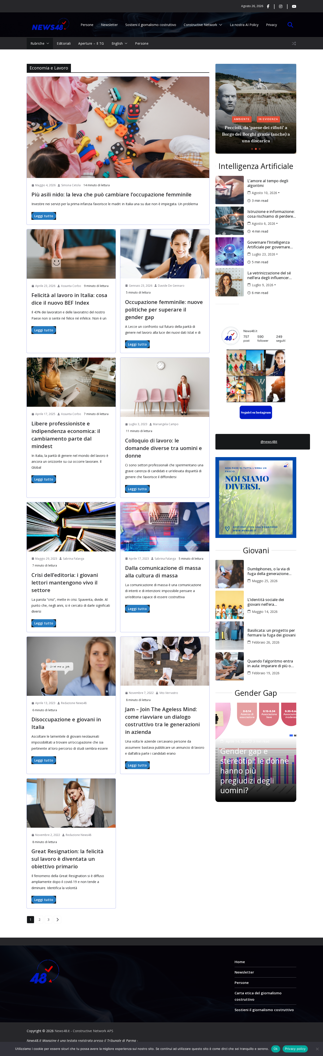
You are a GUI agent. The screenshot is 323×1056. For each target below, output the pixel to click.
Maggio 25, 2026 (265, 581)
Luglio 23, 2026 (263, 254)
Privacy (271, 24)
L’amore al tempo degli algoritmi (267, 183)
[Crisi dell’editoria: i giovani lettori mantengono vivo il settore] (71, 526)
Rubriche (37, 43)
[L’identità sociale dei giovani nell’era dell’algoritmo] (229, 605)
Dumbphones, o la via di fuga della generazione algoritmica (268, 571)
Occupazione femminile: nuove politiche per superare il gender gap (164, 309)
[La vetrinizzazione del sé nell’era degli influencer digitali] (229, 282)
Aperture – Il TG (91, 43)
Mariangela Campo (166, 424)
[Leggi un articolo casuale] (294, 43)
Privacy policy (295, 1049)
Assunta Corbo (71, 286)
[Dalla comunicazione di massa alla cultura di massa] (164, 526)
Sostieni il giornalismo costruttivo (150, 24)
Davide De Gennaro (171, 286)
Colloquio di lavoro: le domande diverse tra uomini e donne (163, 448)
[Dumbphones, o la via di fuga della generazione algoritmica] (229, 574)
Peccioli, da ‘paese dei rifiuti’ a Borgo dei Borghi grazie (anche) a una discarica (256, 134)
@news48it (269, 441)
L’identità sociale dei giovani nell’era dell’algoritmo (265, 601)
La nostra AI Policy (244, 24)
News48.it (62, 1031)
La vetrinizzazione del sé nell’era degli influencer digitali (269, 275)
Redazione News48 (74, 703)
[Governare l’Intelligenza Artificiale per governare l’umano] (229, 251)
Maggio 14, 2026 (265, 611)
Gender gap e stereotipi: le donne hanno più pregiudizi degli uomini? (254, 770)
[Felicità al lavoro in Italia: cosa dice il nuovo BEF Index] (71, 254)
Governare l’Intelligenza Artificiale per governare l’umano (268, 244)
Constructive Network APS (94, 1031)
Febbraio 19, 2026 (265, 673)
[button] (219, 25)
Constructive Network (200, 24)
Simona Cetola (71, 185)
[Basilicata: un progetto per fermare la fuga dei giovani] (229, 635)
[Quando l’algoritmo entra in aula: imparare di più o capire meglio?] (229, 666)
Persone (87, 24)
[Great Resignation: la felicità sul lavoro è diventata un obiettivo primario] (71, 803)
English (117, 43)
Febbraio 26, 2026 (265, 642)
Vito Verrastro (168, 693)
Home (240, 961)
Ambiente (242, 119)
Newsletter (109, 24)
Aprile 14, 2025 (237, 741)
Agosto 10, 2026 (264, 192)
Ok (276, 1049)
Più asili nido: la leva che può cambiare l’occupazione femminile (111, 194)
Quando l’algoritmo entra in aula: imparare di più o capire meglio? (270, 663)
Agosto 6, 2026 (263, 223)
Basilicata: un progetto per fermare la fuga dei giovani (271, 632)
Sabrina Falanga (73, 559)
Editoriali (64, 43)
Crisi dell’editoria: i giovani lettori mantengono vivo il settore (64, 582)
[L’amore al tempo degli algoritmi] (229, 190)
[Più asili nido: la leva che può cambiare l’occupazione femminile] (118, 127)
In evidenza (268, 119)
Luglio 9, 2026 (262, 285)
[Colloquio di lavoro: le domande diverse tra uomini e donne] (164, 387)
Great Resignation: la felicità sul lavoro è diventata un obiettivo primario (67, 859)
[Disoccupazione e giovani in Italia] (71, 666)
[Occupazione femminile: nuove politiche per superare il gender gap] (164, 253)
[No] (317, 1049)
